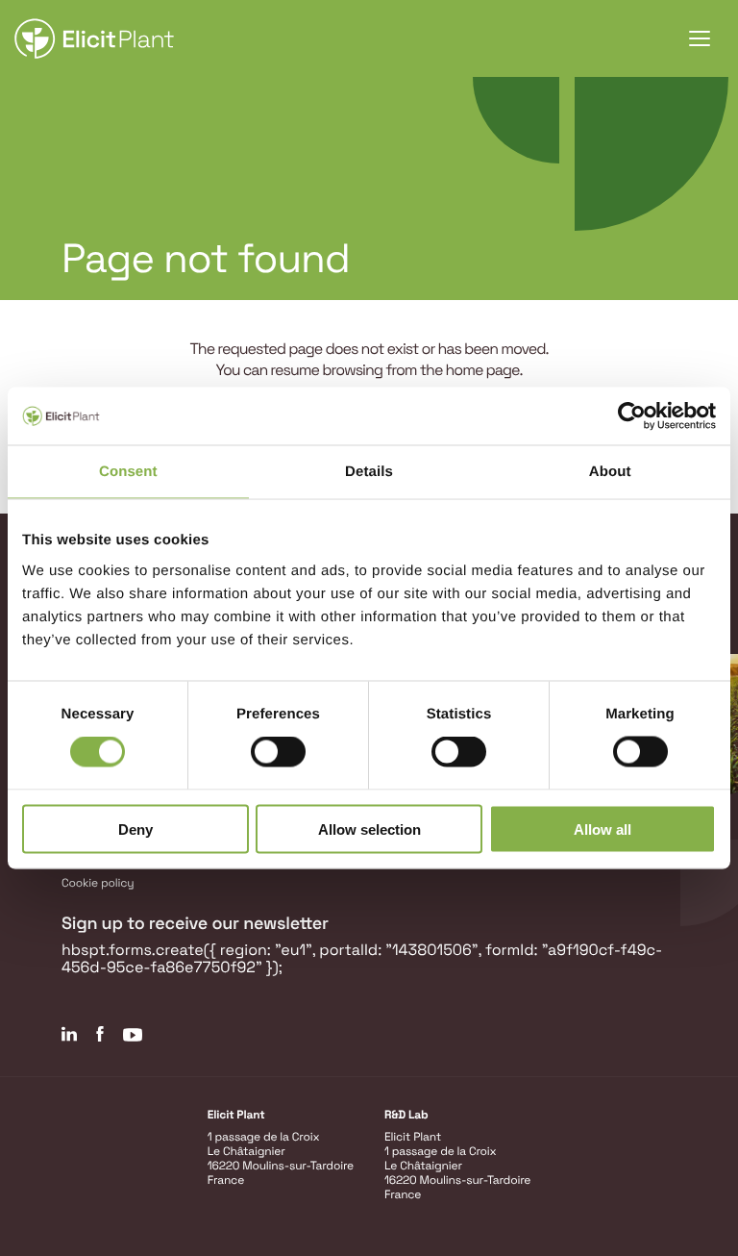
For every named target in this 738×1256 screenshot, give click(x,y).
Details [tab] (369, 472)
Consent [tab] (128, 472)
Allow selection (369, 828)
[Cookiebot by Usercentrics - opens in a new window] (632, 416)
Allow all (602, 828)
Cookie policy (98, 883)
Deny (135, 828)
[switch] (278, 752)
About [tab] (610, 472)
